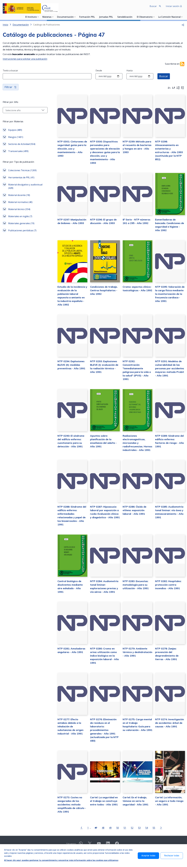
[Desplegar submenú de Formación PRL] (96, 17)
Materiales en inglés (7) (20, 216)
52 (132, 827)
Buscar (163, 76)
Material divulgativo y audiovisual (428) (25, 186)
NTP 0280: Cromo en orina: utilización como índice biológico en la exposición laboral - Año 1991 (104, 655)
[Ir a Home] (31, 8)
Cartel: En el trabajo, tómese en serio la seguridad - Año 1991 (135, 801)
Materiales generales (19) (21, 223)
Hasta (129, 70)
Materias (46, 17)
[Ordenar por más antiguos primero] (174, 88)
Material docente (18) (19, 195)
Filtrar (8, 87)
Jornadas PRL (106, 17)
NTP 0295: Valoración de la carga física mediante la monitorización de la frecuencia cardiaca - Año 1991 (170, 294)
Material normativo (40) (20, 202)
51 (125, 827)
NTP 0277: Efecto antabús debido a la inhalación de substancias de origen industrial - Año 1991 (70, 726)
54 (146, 827)
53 (139, 827)
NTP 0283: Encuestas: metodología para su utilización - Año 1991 (136, 585)
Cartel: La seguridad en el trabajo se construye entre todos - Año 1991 (104, 801)
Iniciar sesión (173, 6)
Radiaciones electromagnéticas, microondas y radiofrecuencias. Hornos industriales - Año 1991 (137, 443)
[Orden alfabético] (178, 88)
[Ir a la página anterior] (81, 827)
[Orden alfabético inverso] (182, 88)
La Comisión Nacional (169, 17)
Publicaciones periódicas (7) (22, 230)
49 (110, 827)
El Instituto (31, 17)
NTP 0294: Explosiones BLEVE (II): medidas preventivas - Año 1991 (71, 365)
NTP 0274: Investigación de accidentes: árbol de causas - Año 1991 (169, 723)
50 (117, 827)
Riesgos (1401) (15, 137)
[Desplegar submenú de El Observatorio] (154, 17)
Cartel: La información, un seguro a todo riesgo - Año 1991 (169, 801)
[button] (183, 24)
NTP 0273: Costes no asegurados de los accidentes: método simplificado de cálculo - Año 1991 (71, 804)
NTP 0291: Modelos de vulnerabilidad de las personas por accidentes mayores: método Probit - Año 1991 (169, 368)
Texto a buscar (10, 70)
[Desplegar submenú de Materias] (52, 17)
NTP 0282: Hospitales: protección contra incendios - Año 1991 (168, 585)
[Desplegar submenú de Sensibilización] (133, 17)
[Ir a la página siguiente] (161, 827)
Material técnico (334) (19, 209)
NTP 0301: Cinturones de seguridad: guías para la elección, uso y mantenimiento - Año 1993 (72, 148)
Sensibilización (124, 17)
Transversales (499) (18, 151)
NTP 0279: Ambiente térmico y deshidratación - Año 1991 (137, 652)
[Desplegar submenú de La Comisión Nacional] (182, 17)
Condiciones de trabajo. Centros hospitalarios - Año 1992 (104, 290)
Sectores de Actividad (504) (21, 144)
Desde (99, 70)
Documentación (65, 17)
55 (154, 827)
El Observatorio (145, 17)
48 (103, 827)
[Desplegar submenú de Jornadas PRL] (114, 17)
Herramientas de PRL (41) (21, 177)
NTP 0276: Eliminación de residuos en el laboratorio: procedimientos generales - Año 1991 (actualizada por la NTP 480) (104, 730)
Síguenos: (71, 843)
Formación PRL (87, 17)
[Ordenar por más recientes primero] (169, 88)
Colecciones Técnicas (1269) (22, 170)
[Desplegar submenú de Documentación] (75, 17)
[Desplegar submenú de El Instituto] (38, 17)
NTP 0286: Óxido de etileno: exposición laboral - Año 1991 (134, 510)
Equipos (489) (15, 129)
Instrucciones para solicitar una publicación (25, 58)
